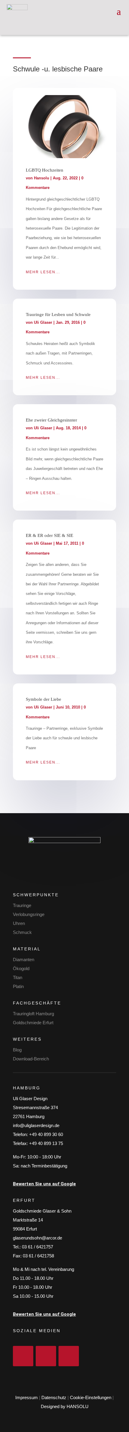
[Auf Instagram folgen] (46, 1356)
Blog (17, 1049)
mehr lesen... (43, 272)
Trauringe (22, 905)
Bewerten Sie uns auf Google (44, 1184)
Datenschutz (53, 1397)
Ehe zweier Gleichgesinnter (51, 420)
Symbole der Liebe (43, 699)
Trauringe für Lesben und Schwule (58, 314)
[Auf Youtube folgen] (68, 1356)
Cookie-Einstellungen (90, 1397)
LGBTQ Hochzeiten (44, 170)
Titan (17, 977)
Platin (18, 986)
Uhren (19, 923)
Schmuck (22, 932)
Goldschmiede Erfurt (33, 1022)
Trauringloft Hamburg (33, 1013)
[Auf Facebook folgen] (23, 1356)
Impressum (26, 1397)
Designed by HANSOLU (64, 1406)
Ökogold (21, 968)
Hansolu (41, 178)
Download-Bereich (31, 1058)
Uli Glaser (43, 322)
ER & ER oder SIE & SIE (49, 535)
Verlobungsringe (28, 914)
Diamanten (23, 959)
